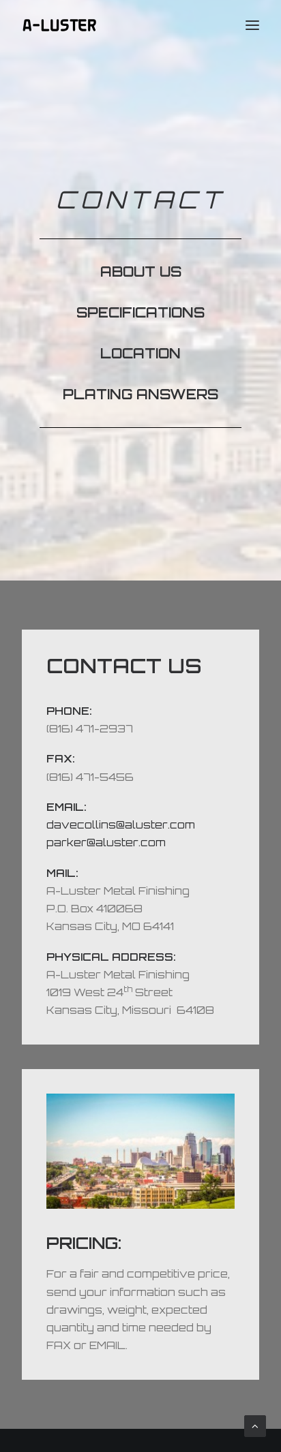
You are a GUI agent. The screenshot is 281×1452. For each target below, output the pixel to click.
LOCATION (140, 353)
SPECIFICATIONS (140, 312)
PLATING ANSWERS (140, 394)
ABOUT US (140, 271)
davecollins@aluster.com (120, 824)
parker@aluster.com (106, 842)
